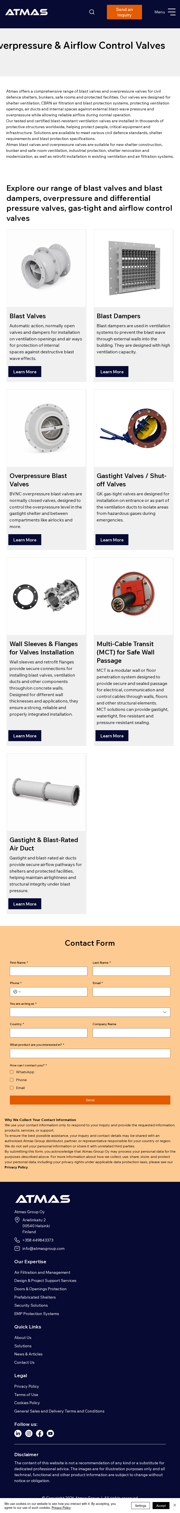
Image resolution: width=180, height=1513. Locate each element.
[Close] (174, 1505)
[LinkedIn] (18, 1433)
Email (98, 983)
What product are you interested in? (37, 1045)
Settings (140, 1505)
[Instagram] (28, 1433)
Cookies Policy (27, 1402)
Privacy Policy (26, 1386)
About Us (22, 1337)
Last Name (102, 963)
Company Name (104, 1024)
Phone (16, 983)
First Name (19, 963)
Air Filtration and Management (42, 1272)
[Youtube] (50, 1433)
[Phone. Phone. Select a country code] (17, 991)
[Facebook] (39, 1433)
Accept (161, 1505)
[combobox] (90, 1012)
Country (17, 1024)
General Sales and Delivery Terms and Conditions (59, 1411)
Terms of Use (26, 1394)
